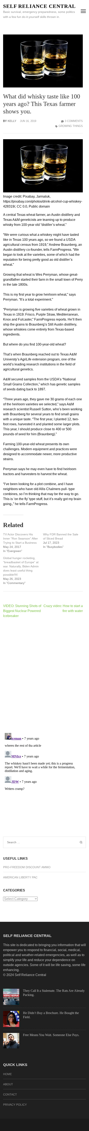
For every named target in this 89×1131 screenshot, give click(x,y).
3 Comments (74, 121)
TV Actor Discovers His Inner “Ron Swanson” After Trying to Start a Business (20, 538)
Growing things (71, 126)
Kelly (12, 121)
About (8, 1084)
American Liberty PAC (20, 877)
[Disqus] (43, 675)
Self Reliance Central (39, 6)
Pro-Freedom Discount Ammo (27, 867)
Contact (10, 1094)
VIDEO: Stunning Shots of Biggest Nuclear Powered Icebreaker (22, 611)
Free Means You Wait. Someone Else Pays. (51, 1035)
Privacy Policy (15, 1104)
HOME (7, 1074)
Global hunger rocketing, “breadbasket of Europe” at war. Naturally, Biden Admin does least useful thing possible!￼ (21, 566)
